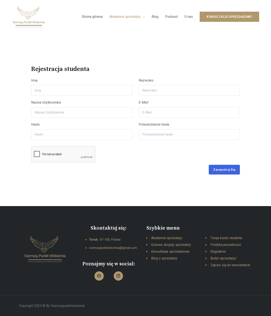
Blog (155, 17)
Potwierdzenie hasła (154, 124)
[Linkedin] (118, 276)
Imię (34, 80)
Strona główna (92, 17)
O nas (188, 17)
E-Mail (143, 102)
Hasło (35, 124)
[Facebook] (99, 276)
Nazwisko (146, 80)
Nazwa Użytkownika (46, 102)
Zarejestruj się (224, 169)
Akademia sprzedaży (125, 17)
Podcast (171, 17)
